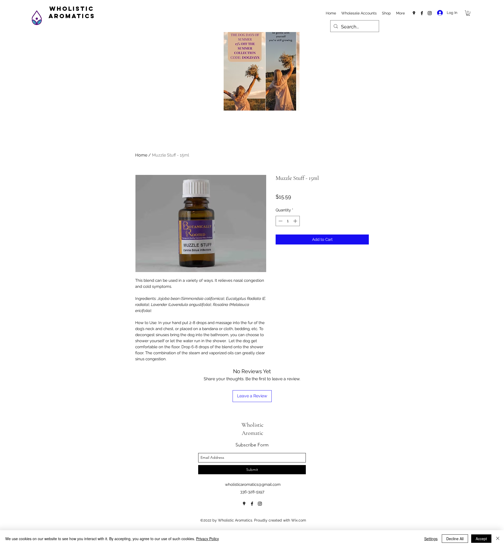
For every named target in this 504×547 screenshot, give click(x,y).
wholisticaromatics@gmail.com (253, 484)
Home (141, 155)
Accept (481, 538)
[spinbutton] (288, 221)
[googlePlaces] (414, 13)
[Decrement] (280, 221)
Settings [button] (431, 538)
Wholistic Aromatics (72, 12)
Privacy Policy (207, 538)
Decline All (455, 538)
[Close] (498, 538)
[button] (468, 13)
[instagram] (429, 13)
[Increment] (295, 221)
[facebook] (421, 13)
